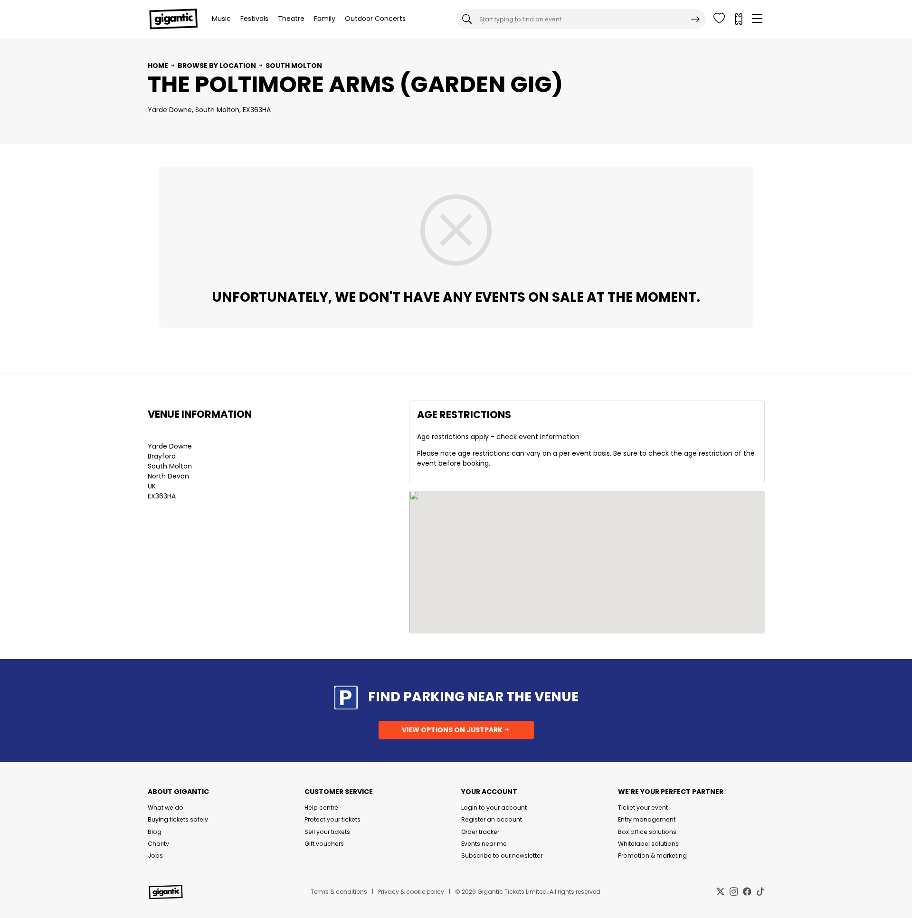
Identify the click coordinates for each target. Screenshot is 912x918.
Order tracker (480, 832)
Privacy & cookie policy (411, 892)
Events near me (484, 844)
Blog (155, 832)
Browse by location (217, 65)
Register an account (491, 819)
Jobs (155, 855)
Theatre (291, 18)
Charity (158, 844)
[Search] (695, 19)
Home (158, 65)
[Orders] (738, 19)
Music (221, 18)
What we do (165, 807)
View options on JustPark (453, 730)
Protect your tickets (332, 819)
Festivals (254, 18)
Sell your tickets (327, 832)
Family (324, 18)
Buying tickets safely (178, 819)
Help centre (321, 807)
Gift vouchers (324, 844)
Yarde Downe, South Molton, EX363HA (209, 110)
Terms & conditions (339, 892)
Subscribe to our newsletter (501, 855)
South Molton (294, 65)
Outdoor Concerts (375, 18)
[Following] (719, 19)
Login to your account (494, 807)
